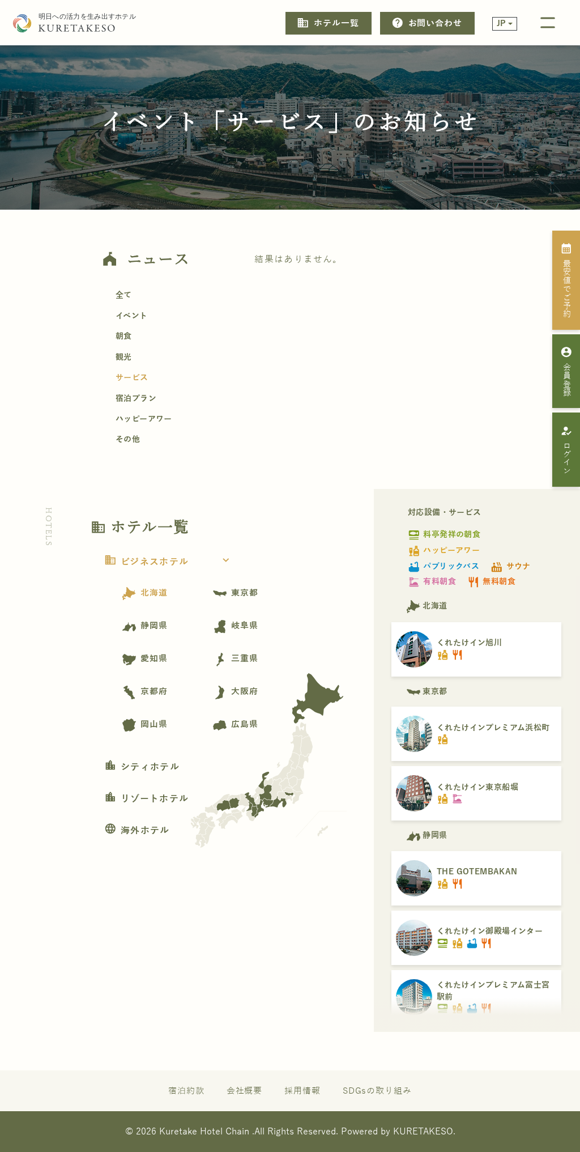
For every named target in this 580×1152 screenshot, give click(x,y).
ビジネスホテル (168, 562)
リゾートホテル (146, 799)
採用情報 (302, 1090)
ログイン (566, 449)
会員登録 (566, 371)
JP (501, 23)
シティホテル (142, 767)
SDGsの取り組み (377, 1090)
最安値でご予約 (566, 280)
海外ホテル (137, 831)
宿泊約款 (186, 1090)
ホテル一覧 (328, 22)
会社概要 (245, 1090)
